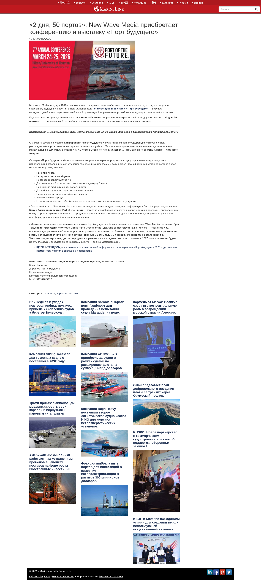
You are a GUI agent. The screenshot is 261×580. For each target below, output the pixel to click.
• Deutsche (96, 2)
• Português (139, 2)
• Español (80, 2)
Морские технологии (111, 576)
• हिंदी (153, 2)
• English (197, 2)
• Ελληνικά (166, 2)
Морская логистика (63, 576)
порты (60, 293)
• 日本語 (123, 2)
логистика (49, 293)
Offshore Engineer (39, 576)
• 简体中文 (64, 2)
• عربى (111, 2)
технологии (71, 293)
